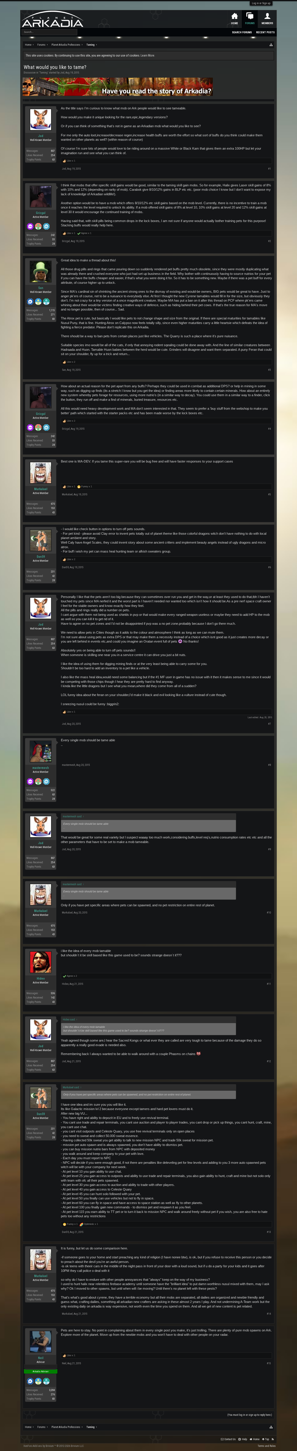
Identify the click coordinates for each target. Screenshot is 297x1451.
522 (53, 790)
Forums (250, 23)
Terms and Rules (267, 1446)
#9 (269, 849)
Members (267, 23)
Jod (62, 72)
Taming (44, 72)
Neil (40, 1358)
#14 (269, 1313)
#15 (269, 1363)
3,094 (52, 1390)
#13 (269, 1232)
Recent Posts (265, 32)
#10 (269, 912)
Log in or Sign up (261, 3)
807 (53, 150)
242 (53, 235)
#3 (269, 369)
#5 (269, 494)
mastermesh (40, 768)
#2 (269, 241)
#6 (269, 567)
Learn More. (148, 55)
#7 (269, 723)
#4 (269, 428)
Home (234, 23)
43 (53, 512)
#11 (269, 983)
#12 (269, 1061)
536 (53, 993)
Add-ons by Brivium (53, 1446)
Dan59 (41, 556)
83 (53, 319)
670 (53, 503)
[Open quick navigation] (271, 45)
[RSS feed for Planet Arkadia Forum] (272, 1439)
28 (53, 243)
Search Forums (242, 32)
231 (53, 571)
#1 (269, 168)
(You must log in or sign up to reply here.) (249, 1414)
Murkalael (40, 489)
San (40, 288)
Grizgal (40, 213)
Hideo (41, 978)
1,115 (52, 310)
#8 (269, 764)
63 (53, 159)
